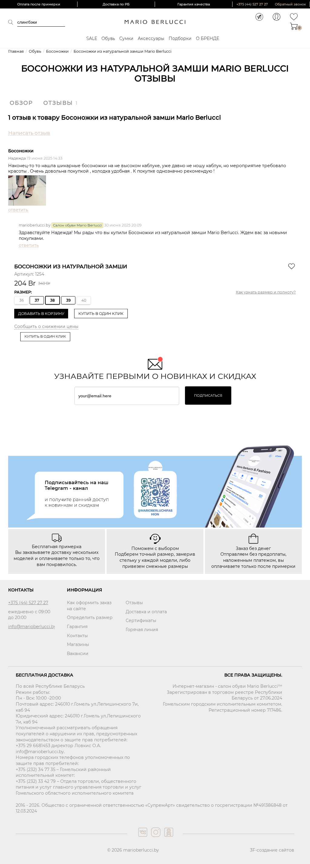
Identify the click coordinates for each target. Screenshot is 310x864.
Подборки (180, 38)
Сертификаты (141, 620)
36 (21, 300)
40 (83, 300)
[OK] (168, 838)
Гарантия (77, 626)
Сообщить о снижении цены (46, 326)
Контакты (77, 635)
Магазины (78, 644)
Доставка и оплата (146, 611)
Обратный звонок (290, 4)
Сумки (126, 38)
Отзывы (58, 103)
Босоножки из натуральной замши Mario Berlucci (122, 51)
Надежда (17, 158)
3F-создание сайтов (272, 850)
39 (68, 300)
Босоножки (57, 51)
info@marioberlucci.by (31, 626)
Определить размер (90, 617)
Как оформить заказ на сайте (89, 605)
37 (37, 300)
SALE (91, 38)
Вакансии (77, 653)
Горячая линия (142, 629)
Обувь (108, 38)
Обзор (21, 103)
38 (52, 300)
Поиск (12, 22)
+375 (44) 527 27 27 (252, 4)
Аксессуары (151, 38)
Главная (16, 51)
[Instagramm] (155, 838)
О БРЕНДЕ (207, 38)
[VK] (142, 838)
